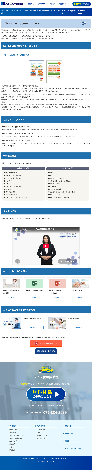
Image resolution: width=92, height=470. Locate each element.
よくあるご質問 (42, 438)
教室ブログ (13, 441)
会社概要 (24, 459)
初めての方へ (41, 4)
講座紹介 (52, 4)
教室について (13, 429)
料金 (38, 432)
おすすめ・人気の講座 (16, 435)
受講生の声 (62, 4)
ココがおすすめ (42, 429)
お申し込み (81, 4)
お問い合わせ (55, 459)
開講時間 (12, 450)
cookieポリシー (65, 459)
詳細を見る (11, 297)
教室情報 (31, 4)
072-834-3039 (55, 412)
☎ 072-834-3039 (82, 12)
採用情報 (31, 459)
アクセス (12, 447)
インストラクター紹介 (73, 449)
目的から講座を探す (15, 438)
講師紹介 (12, 444)
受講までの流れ (42, 435)
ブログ (67, 441)
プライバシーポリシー (42, 459)
